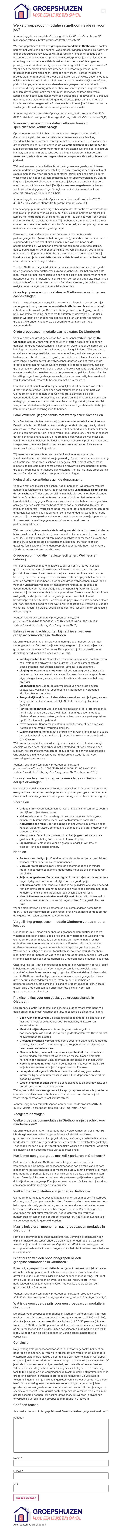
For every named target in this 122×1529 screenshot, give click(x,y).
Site (15, 1483)
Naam (17, 1458)
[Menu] (103, 11)
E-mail (18, 1471)
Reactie (18, 1417)
